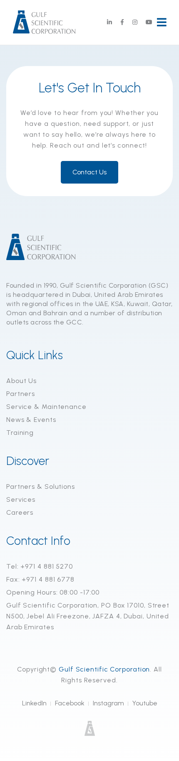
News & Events (31, 420)
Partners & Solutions (40, 486)
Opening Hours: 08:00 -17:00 (52, 592)
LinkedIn (34, 703)
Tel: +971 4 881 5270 (39, 566)
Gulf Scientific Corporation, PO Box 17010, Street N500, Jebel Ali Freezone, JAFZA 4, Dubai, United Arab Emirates (87, 616)
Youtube (144, 703)
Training (20, 433)
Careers (19, 512)
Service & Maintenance (46, 407)
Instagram (108, 703)
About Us (21, 381)
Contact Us (89, 172)
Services (20, 499)
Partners (20, 394)
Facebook (70, 703)
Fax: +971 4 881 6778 (40, 579)
